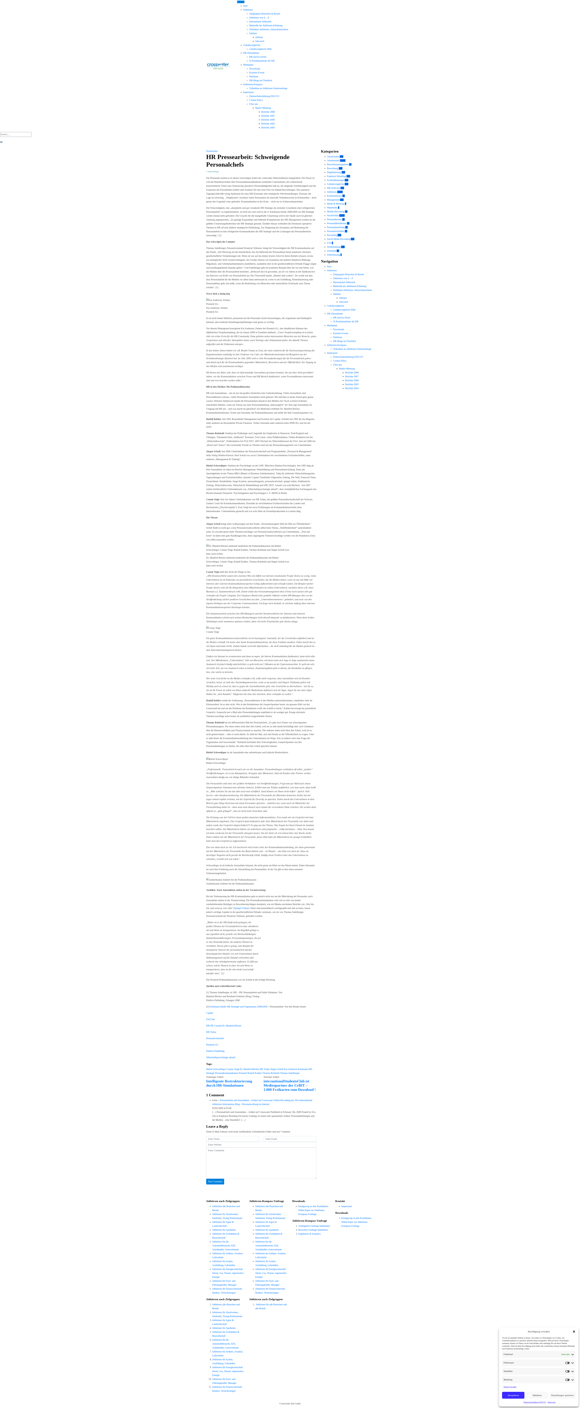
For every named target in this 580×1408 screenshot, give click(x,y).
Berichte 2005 (268, 123)
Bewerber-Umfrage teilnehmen (313, 1230)
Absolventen (333, 156)
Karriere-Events (256, 72)
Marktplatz (248, 64)
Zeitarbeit (331, 251)
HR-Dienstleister (251, 53)
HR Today (211, 1032)
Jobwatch (259, 41)
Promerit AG (212, 1044)
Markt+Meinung (263, 108)
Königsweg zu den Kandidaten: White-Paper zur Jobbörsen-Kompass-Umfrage (313, 1210)
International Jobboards (260, 21)
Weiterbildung (333, 247)
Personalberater (334, 219)
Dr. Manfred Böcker (249, 1069)
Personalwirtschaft (215, 1038)
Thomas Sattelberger (290, 1073)
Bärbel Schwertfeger (216, 1069)
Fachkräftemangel (335, 180)
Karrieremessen (334, 196)
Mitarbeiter (332, 207)
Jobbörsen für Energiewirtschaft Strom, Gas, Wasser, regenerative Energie (228, 1273)
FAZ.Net (210, 1019)
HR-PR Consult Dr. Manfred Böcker (223, 1025)
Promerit (243, 1073)
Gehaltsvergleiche (251, 45)
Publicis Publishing (215, 1051)
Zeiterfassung (333, 254)
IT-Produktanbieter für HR (262, 61)
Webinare (253, 76)
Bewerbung (332, 168)
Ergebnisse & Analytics (309, 1233)
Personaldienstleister (336, 223)
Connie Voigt (232, 1069)
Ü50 (329, 243)
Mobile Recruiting (335, 211)
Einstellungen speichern (562, 1395)
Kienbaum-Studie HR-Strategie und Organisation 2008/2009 (238, 1006)
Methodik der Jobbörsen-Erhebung (265, 25)
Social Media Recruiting (338, 239)
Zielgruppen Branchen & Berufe (264, 13)
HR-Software (333, 188)
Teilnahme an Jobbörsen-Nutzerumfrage (268, 88)
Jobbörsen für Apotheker (224, 1230)
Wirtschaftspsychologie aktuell (220, 1057)
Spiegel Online (241, 908)
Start (245, 6)
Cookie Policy (256, 100)
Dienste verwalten (510, 1387)
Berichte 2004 (268, 127)
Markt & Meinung (335, 203)
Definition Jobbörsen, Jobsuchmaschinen (268, 29)
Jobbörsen (248, 9)
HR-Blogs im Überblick (260, 80)
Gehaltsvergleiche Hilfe (260, 49)
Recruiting (332, 235)
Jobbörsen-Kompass (253, 84)
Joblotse (253, 33)
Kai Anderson (290, 1069)
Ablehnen (537, 1395)
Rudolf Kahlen (255, 1073)
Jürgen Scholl (276, 1069)
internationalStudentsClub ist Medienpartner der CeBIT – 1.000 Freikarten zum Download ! (290, 1085)
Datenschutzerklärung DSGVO (535, 1402)
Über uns (253, 104)
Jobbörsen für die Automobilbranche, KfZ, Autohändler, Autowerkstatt (225, 1245)
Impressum (552, 1402)
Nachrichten (212, 151)
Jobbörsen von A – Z (259, 17)
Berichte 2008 (268, 112)
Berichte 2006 (268, 119)
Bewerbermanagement (337, 164)
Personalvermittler (335, 231)
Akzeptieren (513, 1395)
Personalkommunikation (226, 1073)
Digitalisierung (334, 172)
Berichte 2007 (268, 115)
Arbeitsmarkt (333, 160)
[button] (573, 1331)
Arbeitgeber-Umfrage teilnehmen (314, 1226)
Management (333, 199)
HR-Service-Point (257, 57)
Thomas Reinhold (270, 1073)
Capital (209, 1013)
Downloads (254, 68)
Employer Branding (336, 176)
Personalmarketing (336, 227)
